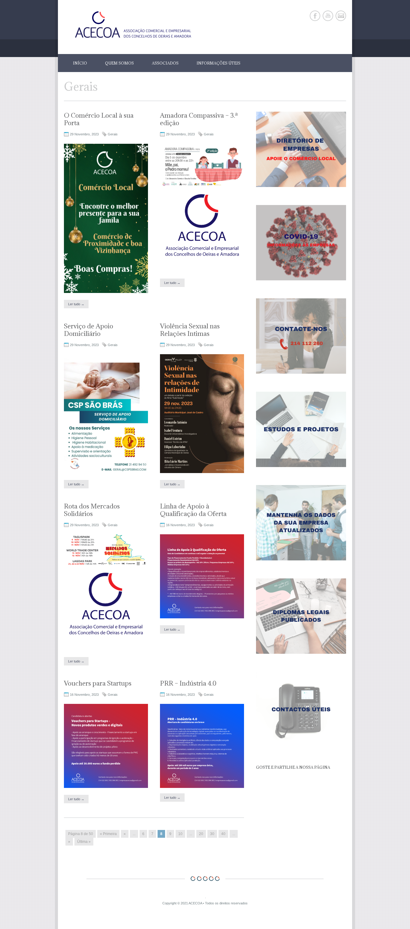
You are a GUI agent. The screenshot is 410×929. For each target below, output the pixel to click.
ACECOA (195, 903)
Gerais (113, 134)
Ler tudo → (76, 304)
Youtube (328, 16)
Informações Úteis (218, 63)
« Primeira (108, 834)
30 (212, 834)
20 (201, 834)
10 (180, 834)
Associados (165, 63)
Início (80, 63)
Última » (84, 842)
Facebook (315, 16)
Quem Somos (119, 63)
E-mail (341, 16)
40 (223, 834)
